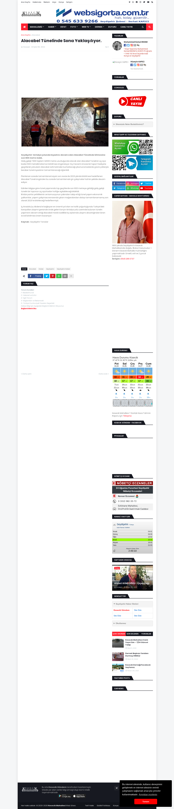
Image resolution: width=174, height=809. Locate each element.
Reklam (47, 2)
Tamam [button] (145, 801)
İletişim (69, 2)
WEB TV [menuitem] (85, 27)
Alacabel (36, 35)
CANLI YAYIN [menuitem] (126, 27)
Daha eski (103, 374)
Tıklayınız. (127, 415)
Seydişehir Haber (63, 269)
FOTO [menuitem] (73, 27)
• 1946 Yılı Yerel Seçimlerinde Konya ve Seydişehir (136, 55)
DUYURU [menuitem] (112, 27)
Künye (61, 2)
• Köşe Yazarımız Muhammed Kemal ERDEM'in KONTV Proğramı (138, 50)
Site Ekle (138, 610)
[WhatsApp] (59, 276)
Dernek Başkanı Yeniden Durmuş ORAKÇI (136, 654)
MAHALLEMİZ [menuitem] (36, 27)
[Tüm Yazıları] (138, 45)
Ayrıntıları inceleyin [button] (148, 794)
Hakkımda (37, 2)
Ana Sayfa (25, 2)
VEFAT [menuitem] (63, 27)
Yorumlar (146, 634)
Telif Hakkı (89, 805)
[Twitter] (46, 276)
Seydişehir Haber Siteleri (127, 604)
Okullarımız (121, 623)
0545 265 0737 (127, 258)
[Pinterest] (52, 276)
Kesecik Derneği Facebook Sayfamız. (138, 666)
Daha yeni (26, 374)
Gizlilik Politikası (103, 805)
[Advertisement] (65, 73)
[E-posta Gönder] (135, 45)
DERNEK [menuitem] (98, 27)
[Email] (65, 276)
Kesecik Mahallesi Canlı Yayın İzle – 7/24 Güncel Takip (136, 642)
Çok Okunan (119, 634)
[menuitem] (24, 26)
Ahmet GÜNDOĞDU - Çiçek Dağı (131, 583)
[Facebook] (125, 45)
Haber (41, 269)
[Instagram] (131, 45)
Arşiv (54, 2)
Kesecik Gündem (121, 610)
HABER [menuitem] (51, 27)
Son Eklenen (133, 634)
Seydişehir (50, 269)
